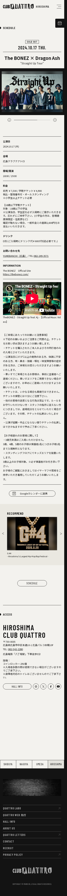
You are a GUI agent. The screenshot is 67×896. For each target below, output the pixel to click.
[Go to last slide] (9, 120)
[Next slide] (55, 120)
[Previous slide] (3, 533)
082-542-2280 (15, 649)
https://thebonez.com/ (15, 274)
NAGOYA (24, 764)
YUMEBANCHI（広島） (15, 256)
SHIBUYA (8, 764)
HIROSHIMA (56, 764)
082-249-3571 (41, 256)
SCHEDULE (9, 28)
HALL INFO (17, 686)
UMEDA (40, 764)
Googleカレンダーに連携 (33, 493)
